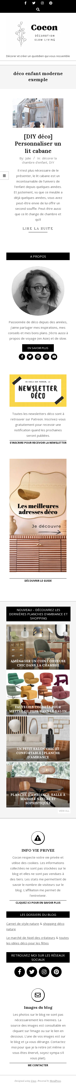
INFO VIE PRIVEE (38, 850)
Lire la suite (38, 229)
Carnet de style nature (22, 923)
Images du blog (38, 1007)
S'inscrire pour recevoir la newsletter (38, 442)
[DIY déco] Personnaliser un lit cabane (38, 143)
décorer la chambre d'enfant (39, 160)
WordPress (55, 1080)
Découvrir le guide (38, 581)
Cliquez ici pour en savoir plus (38, 903)
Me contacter (38, 1065)
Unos (33, 1080)
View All (64, 811)
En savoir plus (38, 348)
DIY (51, 162)
